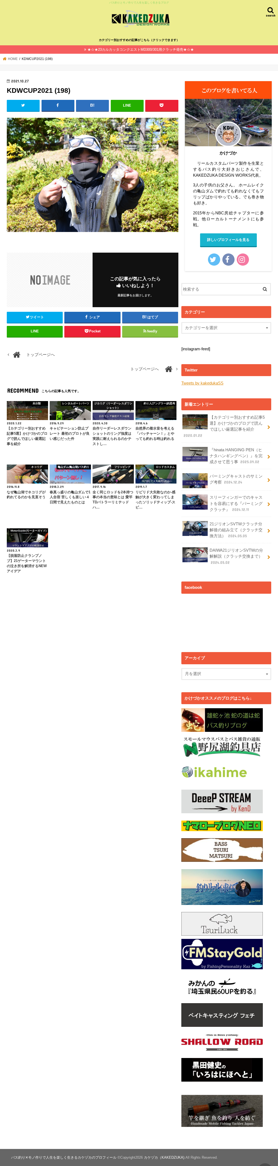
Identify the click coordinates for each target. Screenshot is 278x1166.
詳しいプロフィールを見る (228, 240)
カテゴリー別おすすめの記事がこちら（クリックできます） (139, 40)
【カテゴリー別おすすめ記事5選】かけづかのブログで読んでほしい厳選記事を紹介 (224, 426)
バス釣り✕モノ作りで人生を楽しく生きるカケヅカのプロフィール (63, 1157)
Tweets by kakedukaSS (202, 383)
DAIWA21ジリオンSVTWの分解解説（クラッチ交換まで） (236, 556)
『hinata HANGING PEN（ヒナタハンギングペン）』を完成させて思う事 (236, 456)
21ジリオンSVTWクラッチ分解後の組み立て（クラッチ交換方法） (236, 530)
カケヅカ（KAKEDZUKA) (164, 1157)
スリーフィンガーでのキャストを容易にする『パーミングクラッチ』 (236, 503)
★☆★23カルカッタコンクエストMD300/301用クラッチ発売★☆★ (140, 49)
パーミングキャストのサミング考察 (236, 479)
